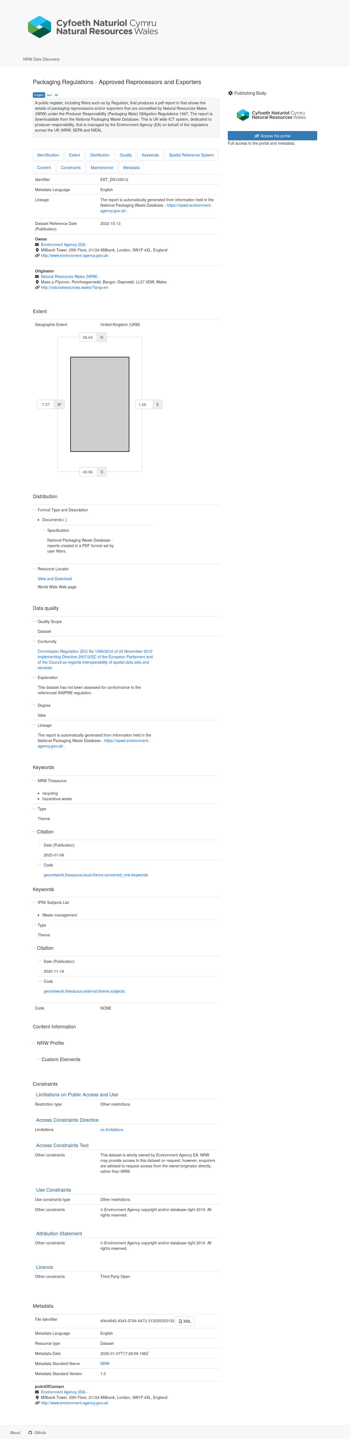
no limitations (111, 1129)
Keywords (150, 155)
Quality (126, 155)
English (39, 95)
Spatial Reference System (191, 155)
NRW (104, 1363)
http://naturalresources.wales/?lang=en (74, 287)
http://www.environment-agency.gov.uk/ (75, 255)
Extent (74, 155)
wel (49, 95)
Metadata (131, 167)
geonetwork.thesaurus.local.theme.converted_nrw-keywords (96, 874)
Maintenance (102, 167)
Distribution (100, 155)
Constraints (71, 167)
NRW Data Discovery (41, 59)
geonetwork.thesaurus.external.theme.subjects (84, 991)
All (56, 95)
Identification (48, 155)
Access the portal (274, 135)
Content (44, 167)
